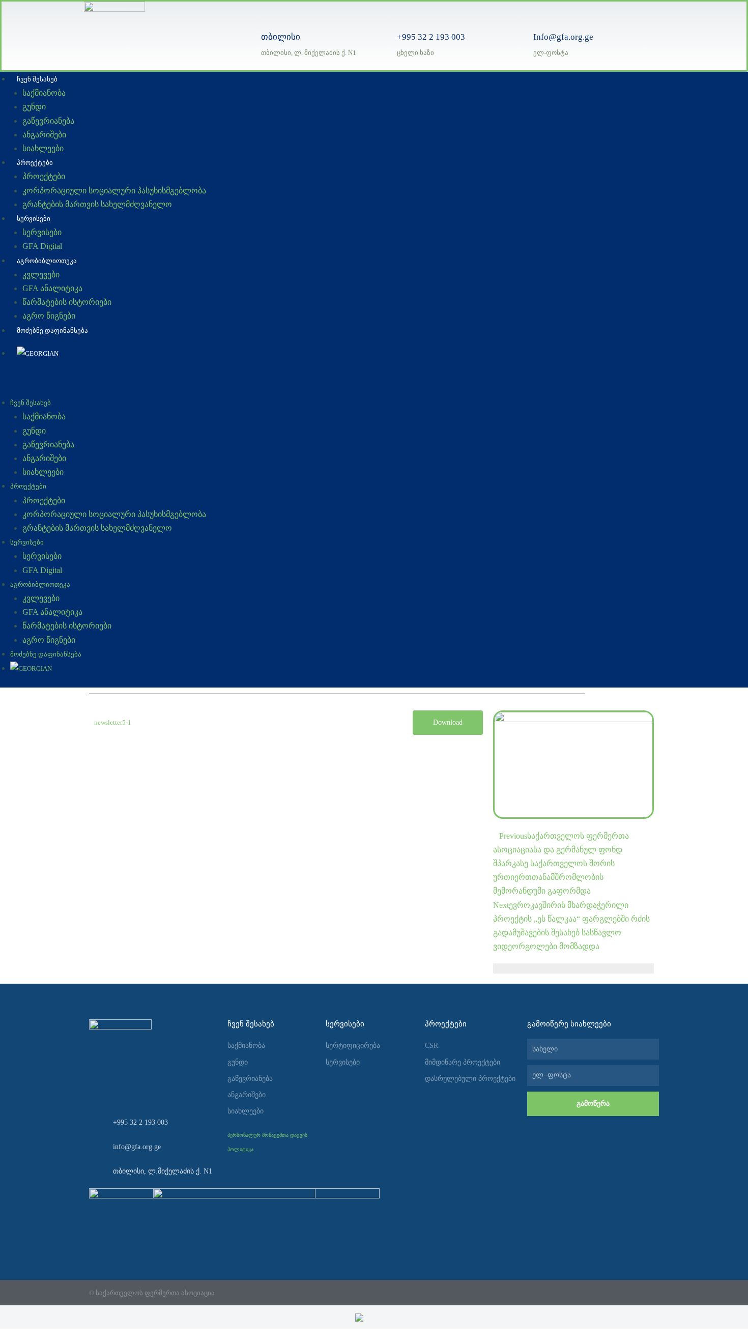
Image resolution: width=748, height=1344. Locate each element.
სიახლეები (43, 148)
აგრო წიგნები (48, 315)
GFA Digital (42, 246)
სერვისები (33, 218)
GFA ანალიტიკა (52, 288)
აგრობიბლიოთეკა (47, 261)
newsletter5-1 (112, 722)
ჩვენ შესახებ (37, 79)
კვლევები (41, 274)
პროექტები (35, 162)
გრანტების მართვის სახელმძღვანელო (97, 204)
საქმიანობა (44, 93)
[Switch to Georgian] (374, 1317)
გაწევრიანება (48, 121)
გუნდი (34, 106)
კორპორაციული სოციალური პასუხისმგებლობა (114, 190)
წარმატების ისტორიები (66, 302)
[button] (306, 388)
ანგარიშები (44, 134)
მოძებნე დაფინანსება (52, 330)
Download (448, 722)
